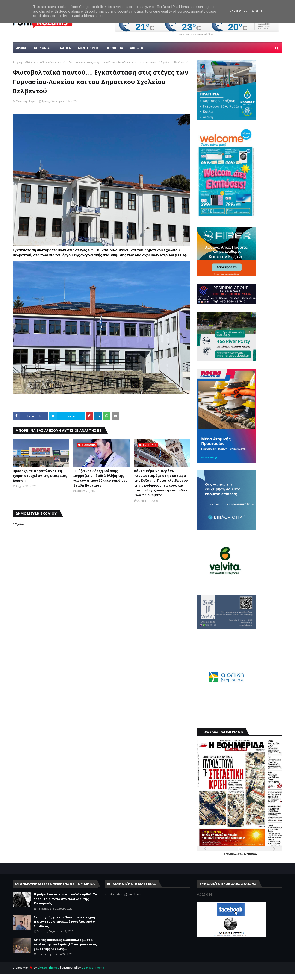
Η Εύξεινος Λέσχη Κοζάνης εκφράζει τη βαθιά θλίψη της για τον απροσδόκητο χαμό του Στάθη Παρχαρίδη (100, 478)
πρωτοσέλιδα (233, 853)
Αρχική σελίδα (22, 62)
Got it (257, 11)
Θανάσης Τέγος (26, 101)
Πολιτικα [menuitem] (63, 48)
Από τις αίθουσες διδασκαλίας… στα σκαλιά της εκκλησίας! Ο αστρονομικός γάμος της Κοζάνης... (65, 944)
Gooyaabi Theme (92, 968)
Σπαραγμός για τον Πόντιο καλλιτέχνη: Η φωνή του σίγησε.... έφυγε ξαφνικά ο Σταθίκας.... (65, 921)
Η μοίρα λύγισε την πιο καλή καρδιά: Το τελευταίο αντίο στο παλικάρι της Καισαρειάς (65, 898)
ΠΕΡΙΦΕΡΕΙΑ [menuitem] (114, 48)
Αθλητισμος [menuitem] (88, 48)
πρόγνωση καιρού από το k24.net (197, 34)
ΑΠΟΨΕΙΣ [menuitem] (137, 48)
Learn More (238, 11)
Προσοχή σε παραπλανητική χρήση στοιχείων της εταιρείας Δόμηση (40, 476)
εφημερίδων (250, 853)
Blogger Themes (48, 968)
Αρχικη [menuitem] (21, 48)
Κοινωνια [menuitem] (42, 48)
